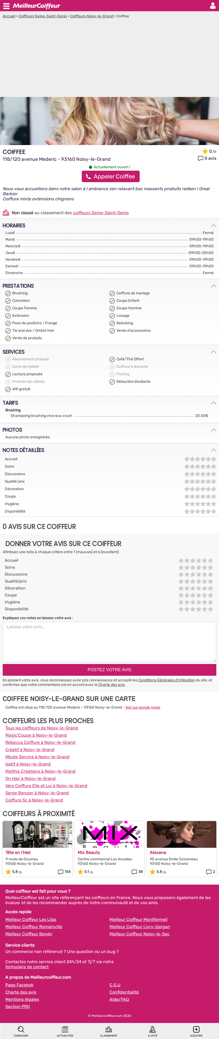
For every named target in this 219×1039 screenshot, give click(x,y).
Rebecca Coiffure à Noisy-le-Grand (40, 742)
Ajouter (196, 1035)
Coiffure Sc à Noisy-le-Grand (34, 800)
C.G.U (115, 984)
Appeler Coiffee (114, 176)
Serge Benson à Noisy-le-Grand (37, 792)
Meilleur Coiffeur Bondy (28, 933)
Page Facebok (19, 984)
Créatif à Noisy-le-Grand (29, 749)
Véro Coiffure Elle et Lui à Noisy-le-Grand (46, 785)
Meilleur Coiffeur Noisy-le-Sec (140, 933)
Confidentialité (124, 992)
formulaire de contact (27, 966)
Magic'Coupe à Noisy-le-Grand (36, 735)
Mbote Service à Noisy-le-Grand (37, 756)
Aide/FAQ (119, 999)
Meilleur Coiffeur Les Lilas (30, 919)
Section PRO (17, 1006)
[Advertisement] (109, 58)
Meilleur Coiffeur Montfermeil (138, 919)
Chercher (21, 1035)
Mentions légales (22, 999)
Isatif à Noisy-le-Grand (28, 764)
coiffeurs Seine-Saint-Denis (101, 212)
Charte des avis (111, 684)
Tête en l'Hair (18, 852)
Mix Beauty (89, 852)
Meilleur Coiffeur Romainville (33, 926)
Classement (109, 1035)
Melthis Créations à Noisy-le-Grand (40, 771)
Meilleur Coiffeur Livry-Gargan (140, 926)
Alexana (158, 852)
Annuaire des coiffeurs (36, 6)
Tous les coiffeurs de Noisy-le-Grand (41, 728)
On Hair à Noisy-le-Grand (30, 778)
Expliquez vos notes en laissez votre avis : (38, 618)
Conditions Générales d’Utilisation (166, 680)
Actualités (65, 1035)
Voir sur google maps (142, 707)
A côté (152, 1035)
